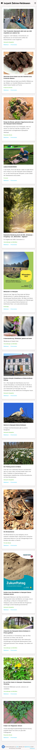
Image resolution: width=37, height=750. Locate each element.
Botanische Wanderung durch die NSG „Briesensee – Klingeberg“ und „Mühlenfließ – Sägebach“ (18, 236)
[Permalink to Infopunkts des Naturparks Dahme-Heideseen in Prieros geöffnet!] (18, 623)
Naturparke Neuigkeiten (9, 42)
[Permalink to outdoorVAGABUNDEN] (18, 155)
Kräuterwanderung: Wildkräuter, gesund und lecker (18, 338)
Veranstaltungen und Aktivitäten (10, 242)
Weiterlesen (6, 44)
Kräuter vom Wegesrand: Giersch (13, 726)
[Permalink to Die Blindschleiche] (18, 509)
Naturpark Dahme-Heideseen (15, 3)
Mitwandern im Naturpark (11, 291)
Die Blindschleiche (9, 532)
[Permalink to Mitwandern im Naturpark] (18, 270)
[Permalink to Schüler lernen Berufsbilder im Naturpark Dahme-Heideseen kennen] (18, 571)
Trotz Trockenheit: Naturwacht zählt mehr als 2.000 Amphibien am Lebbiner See (18, 32)
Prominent (6, 178)
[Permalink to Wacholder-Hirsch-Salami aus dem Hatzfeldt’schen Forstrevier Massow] (18, 63)
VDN (17, 746)
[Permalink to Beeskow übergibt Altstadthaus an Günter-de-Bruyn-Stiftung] (18, 364)
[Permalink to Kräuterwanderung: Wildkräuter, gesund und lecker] (18, 326)
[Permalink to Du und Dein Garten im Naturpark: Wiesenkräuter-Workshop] (18, 669)
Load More (18, 745)
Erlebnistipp (6, 306)
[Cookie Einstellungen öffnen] (3, 747)
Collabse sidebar (2, 3)
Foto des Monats (7, 543)
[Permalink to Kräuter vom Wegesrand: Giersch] (18, 712)
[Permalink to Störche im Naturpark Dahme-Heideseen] (18, 413)
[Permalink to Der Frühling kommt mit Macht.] (18, 453)
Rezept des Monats (8, 135)
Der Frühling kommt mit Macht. (12, 467)
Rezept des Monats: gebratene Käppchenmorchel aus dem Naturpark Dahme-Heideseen (18, 123)
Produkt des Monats (8, 87)
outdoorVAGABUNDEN (10, 167)
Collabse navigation (35, 3)
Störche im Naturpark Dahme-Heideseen (15, 425)
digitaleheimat (27, 746)
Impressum (32, 748)
